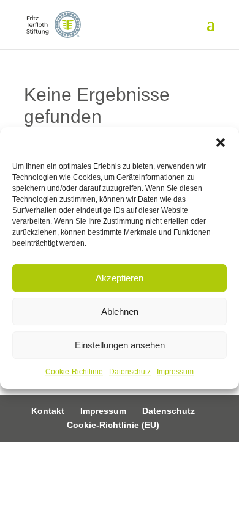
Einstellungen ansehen (120, 345)
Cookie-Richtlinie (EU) (113, 425)
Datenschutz (130, 371)
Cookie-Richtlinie (74, 371)
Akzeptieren (119, 278)
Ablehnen (119, 311)
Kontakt (47, 411)
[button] (220, 142)
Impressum (175, 371)
